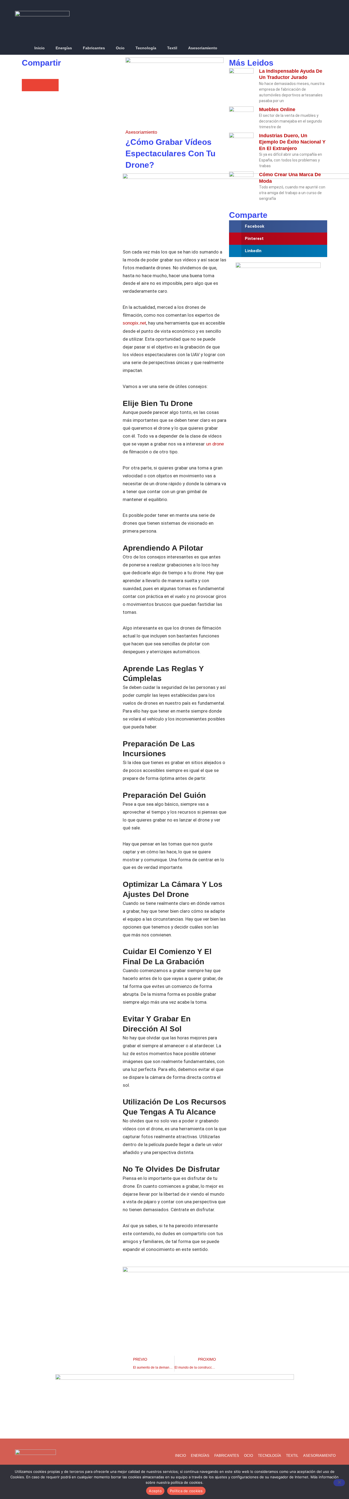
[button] (331, 48)
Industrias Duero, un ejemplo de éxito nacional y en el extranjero (292, 142)
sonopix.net (134, 323)
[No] (339, 1482)
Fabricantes (94, 48)
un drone (214, 444)
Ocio (120, 48)
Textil (172, 48)
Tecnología (146, 48)
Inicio (39, 48)
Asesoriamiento (202, 48)
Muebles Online (277, 109)
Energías (64, 48)
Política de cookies (186, 1491)
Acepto (155, 1491)
